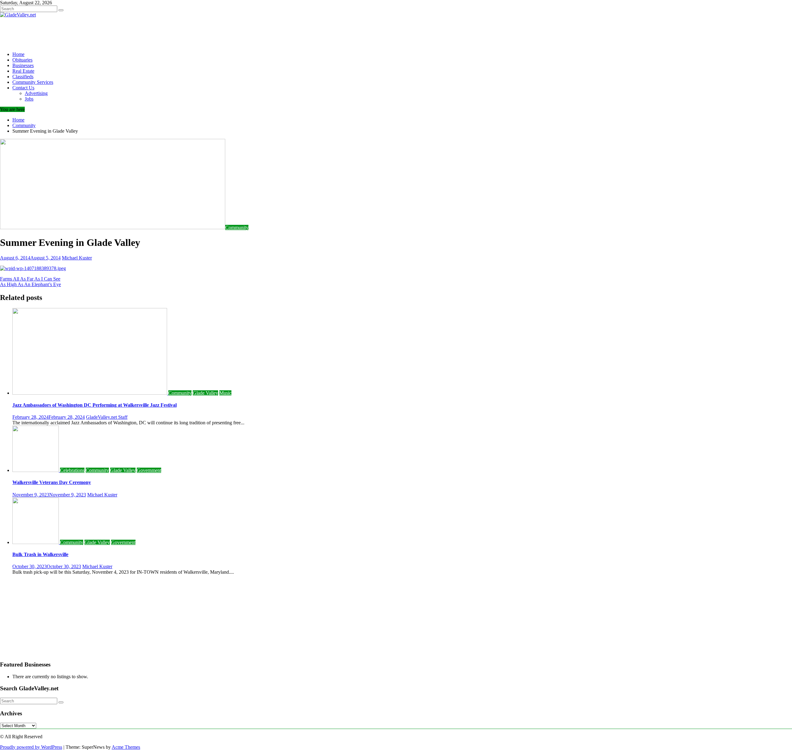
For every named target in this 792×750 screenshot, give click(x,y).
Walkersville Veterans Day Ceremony (51, 482)
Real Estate (23, 71)
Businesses (23, 65)
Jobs (29, 98)
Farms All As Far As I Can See (30, 278)
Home (18, 54)
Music (225, 393)
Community (236, 227)
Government (149, 470)
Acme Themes (126, 747)
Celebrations (72, 470)
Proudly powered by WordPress (31, 747)
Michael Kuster (77, 257)
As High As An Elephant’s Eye (30, 284)
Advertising (36, 93)
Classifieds (22, 76)
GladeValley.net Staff (106, 417)
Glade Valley (205, 393)
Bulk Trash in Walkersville (40, 554)
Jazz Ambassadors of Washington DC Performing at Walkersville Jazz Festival (94, 405)
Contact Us (23, 87)
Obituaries (22, 59)
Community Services (32, 82)
